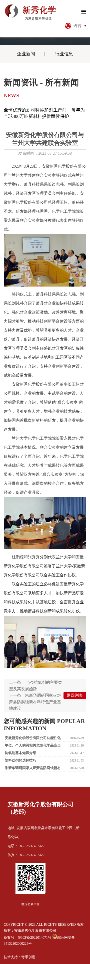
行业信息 (64, 53)
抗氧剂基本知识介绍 (20, 753)
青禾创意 (28, 957)
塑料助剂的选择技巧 (20, 760)
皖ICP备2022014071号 (34, 937)
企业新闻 (26, 53)
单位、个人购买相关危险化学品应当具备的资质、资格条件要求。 (32, 746)
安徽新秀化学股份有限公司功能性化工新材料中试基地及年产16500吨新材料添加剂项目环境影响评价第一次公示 (33, 739)
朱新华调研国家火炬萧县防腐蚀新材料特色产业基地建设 (35, 701)
